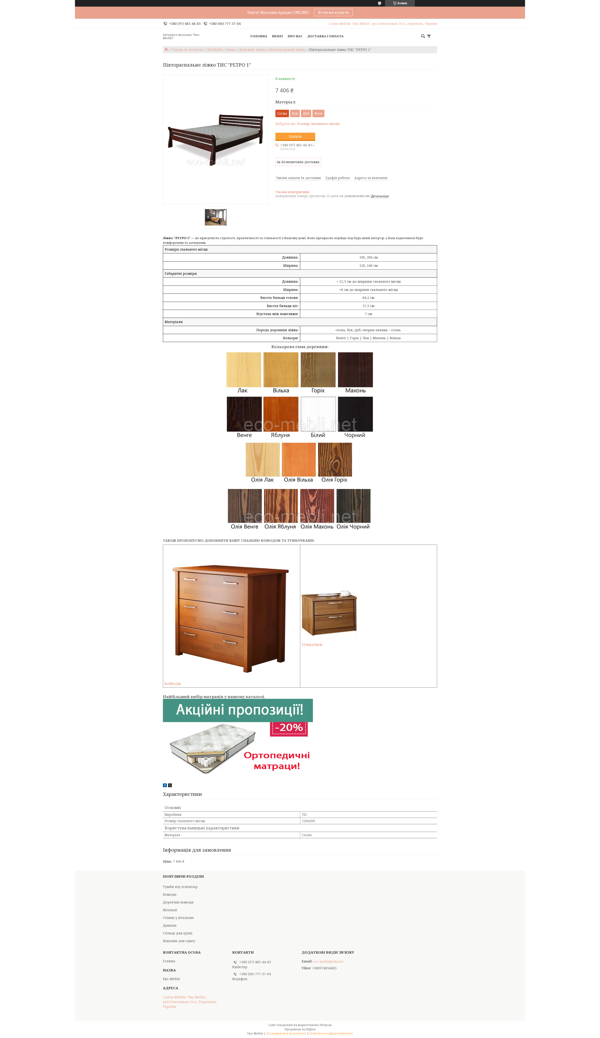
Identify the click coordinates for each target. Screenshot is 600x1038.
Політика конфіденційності (331, 1033)
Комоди (169, 894)
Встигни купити (333, 12)
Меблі (277, 36)
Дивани (169, 925)
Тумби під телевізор (180, 886)
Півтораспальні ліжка (287, 50)
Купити (295, 136)
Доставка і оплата (325, 36)
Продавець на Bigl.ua (300, 1029)
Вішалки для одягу (179, 941)
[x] (170, 786)
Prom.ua (326, 1025)
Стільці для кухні (177, 933)
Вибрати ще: (307, 123)
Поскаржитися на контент (286, 1033)
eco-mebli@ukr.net (328, 961)
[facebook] (165, 786)
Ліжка (230, 50)
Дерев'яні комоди (178, 902)
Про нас (295, 36)
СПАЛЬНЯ (214, 50)
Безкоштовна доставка (300, 162)
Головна (258, 36)
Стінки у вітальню (178, 917)
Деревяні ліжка (252, 50)
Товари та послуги (186, 50)
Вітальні (170, 910)
